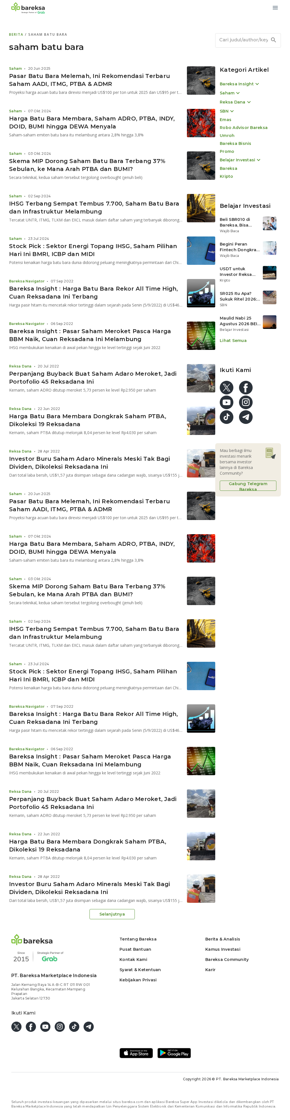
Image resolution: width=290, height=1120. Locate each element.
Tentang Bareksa (138, 939)
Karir (210, 969)
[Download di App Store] (136, 1053)
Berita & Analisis (222, 939)
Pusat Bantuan (135, 949)
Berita (17, 34)
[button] (32, 943)
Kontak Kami (133, 959)
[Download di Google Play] (174, 1053)
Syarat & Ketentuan (140, 969)
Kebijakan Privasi (138, 979)
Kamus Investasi (222, 949)
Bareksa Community (227, 959)
